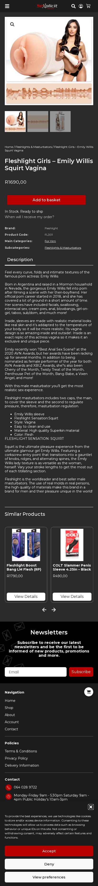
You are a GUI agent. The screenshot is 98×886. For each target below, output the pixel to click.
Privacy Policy (16, 758)
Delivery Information (22, 765)
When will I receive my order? (29, 217)
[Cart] (88, 5)
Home (9, 147)
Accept (49, 851)
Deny (49, 864)
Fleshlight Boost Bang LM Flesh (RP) (24, 567)
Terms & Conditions (21, 751)
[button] (90, 807)
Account (12, 722)
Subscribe (81, 672)
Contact (11, 729)
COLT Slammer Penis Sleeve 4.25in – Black (72, 567)
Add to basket (46, 200)
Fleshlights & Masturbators (33, 147)
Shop (9, 708)
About (10, 715)
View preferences (49, 877)
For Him (50, 241)
